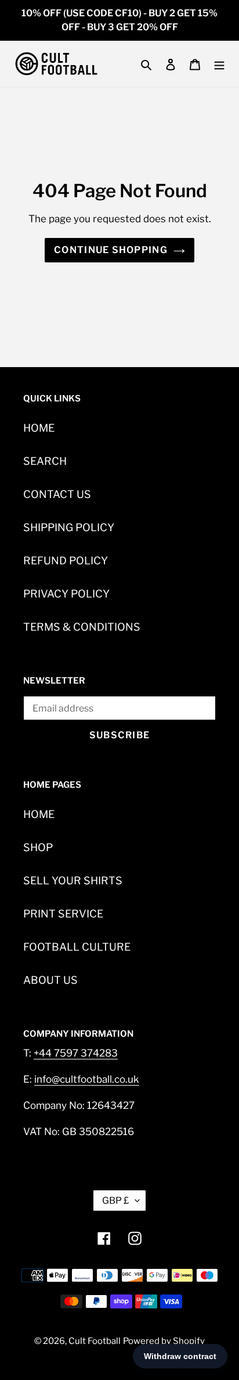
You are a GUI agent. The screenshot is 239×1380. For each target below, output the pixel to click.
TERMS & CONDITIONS (81, 627)
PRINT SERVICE (63, 914)
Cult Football (94, 1341)
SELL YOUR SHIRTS (72, 880)
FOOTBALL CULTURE (77, 947)
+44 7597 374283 (76, 1053)
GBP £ (115, 1200)
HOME (39, 428)
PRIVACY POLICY (66, 594)
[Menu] (219, 63)
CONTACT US (57, 494)
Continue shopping (111, 249)
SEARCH (45, 461)
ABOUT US (50, 980)
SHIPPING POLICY (68, 527)
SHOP (38, 847)
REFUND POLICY (65, 560)
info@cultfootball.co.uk (86, 1079)
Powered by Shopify (164, 1341)
